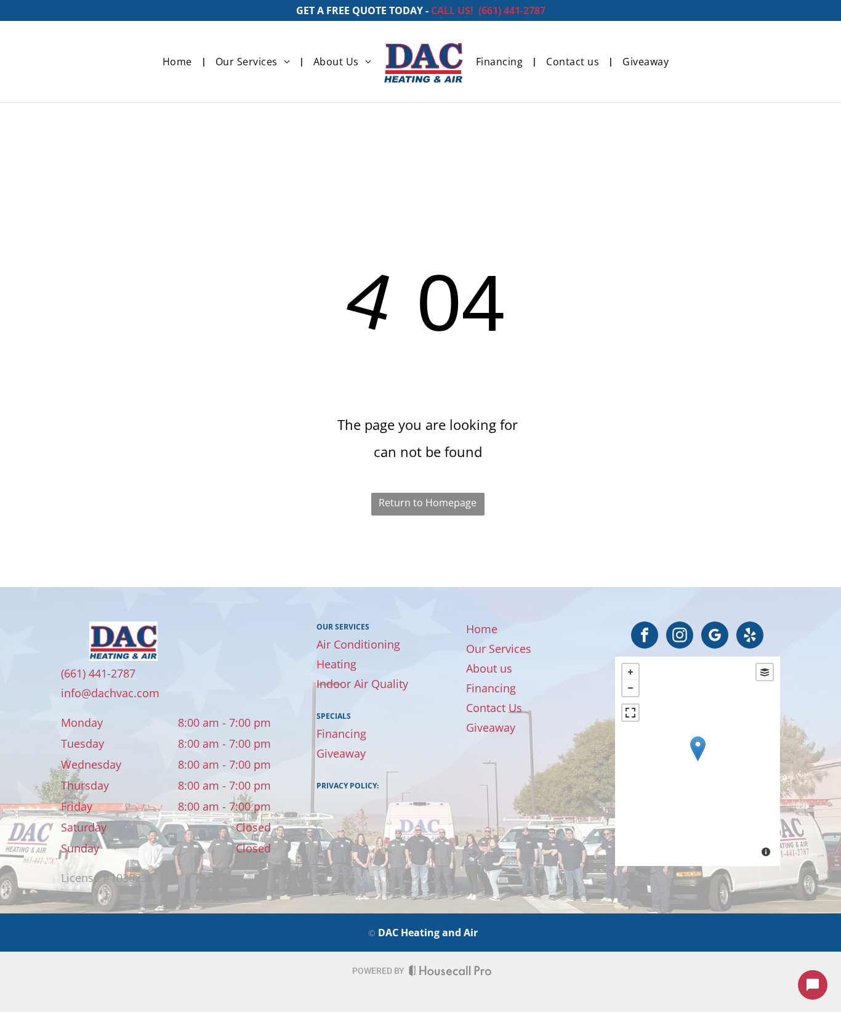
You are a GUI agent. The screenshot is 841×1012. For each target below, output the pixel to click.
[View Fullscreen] (630, 713)
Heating (336, 664)
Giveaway (341, 753)
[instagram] (679, 636)
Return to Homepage (428, 502)
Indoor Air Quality (362, 683)
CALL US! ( (456, 10)
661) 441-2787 (513, 10)
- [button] (630, 688)
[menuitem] (179, 61)
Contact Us (494, 707)
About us (489, 668)
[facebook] (644, 636)
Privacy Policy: (347, 785)
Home (481, 628)
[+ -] (697, 761)
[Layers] (765, 672)
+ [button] (630, 672)
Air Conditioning (358, 644)
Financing (341, 733)
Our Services (498, 648)
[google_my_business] (714, 636)
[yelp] (749, 636)
